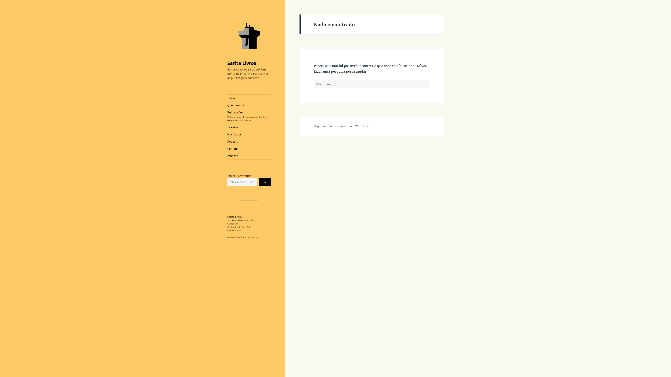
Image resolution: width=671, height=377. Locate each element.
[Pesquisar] (265, 182)
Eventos (232, 127)
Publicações (246, 116)
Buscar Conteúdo (239, 176)
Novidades (234, 134)
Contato (232, 149)
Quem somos (235, 105)
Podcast (232, 141)
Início (231, 98)
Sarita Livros (241, 63)
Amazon (232, 156)
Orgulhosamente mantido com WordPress (342, 126)
